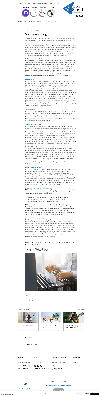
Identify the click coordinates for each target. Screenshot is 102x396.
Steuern (39, 21)
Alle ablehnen (86, 393)
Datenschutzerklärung (8, 394)
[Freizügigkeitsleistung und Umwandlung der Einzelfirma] (73, 317)
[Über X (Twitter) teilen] (29, 300)
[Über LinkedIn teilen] (32, 300)
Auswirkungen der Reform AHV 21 (50, 326)
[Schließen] (100, 393)
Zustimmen (95, 393)
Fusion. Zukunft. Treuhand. (28, 326)
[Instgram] (41, 366)
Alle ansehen (80, 309)
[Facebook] (80, 16)
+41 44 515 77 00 (38, 362)
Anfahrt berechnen (23, 368)
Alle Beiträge (22, 21)
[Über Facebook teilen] (26, 300)
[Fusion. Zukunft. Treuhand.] (28, 317)
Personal (47, 21)
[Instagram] (82, 16)
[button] (82, 21)
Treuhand (32, 21)
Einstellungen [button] (78, 393)
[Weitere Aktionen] (76, 30)
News (54, 21)
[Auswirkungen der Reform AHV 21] (51, 317)
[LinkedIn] (77, 16)
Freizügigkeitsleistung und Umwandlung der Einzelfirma (72, 326)
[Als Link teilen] (36, 300)
